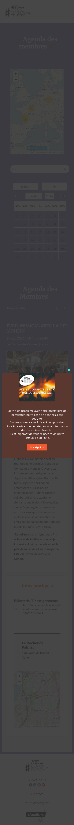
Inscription (37, 447)
